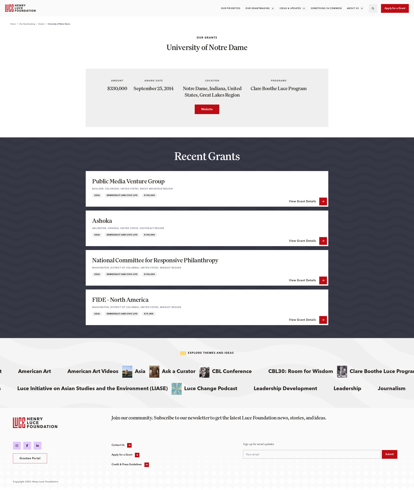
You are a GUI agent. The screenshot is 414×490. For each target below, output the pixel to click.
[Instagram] (17, 446)
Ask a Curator (171, 371)
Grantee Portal (30, 458)
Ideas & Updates (290, 8)
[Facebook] (27, 446)
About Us (353, 8)
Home (13, 24)
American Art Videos (85, 371)
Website (204, 109)
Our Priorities (230, 8)
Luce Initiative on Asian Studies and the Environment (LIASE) (102, 388)
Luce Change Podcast (219, 388)
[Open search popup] (373, 8)
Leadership (356, 388)
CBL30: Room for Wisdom (292, 371)
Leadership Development (294, 388)
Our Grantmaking (257, 8)
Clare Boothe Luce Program (376, 371)
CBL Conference (224, 371)
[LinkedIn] (37, 446)
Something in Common (326, 8)
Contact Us (118, 445)
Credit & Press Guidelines (127, 464)
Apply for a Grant (395, 8)
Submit (389, 454)
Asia (132, 371)
